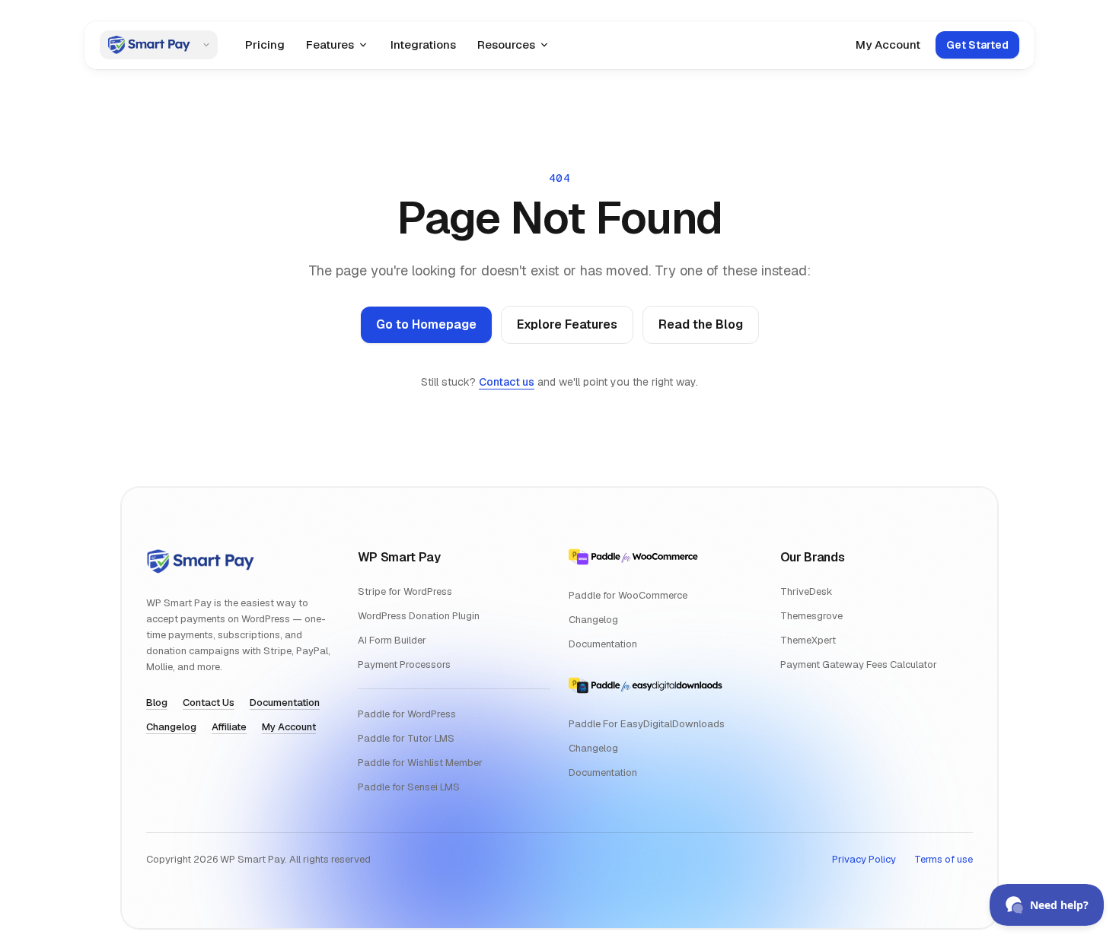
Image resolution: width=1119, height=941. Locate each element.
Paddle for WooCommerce (628, 595)
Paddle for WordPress (407, 713)
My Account (888, 44)
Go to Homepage (426, 324)
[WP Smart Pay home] (148, 44)
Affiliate (229, 726)
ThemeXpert (808, 640)
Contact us (506, 382)
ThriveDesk (806, 591)
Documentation (285, 702)
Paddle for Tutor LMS (406, 738)
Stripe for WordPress (405, 591)
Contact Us (208, 702)
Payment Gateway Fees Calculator (858, 664)
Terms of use (943, 859)
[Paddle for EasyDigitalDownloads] (645, 685)
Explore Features (567, 324)
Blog (156, 702)
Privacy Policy (864, 859)
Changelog (171, 726)
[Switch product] (207, 44)
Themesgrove (811, 615)
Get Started (977, 45)
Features (330, 44)
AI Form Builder (392, 640)
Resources (506, 44)
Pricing (265, 44)
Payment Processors (404, 664)
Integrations (423, 44)
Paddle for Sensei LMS (409, 786)
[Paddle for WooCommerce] (633, 556)
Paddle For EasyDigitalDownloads (647, 723)
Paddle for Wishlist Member (420, 762)
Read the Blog (700, 324)
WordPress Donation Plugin (419, 615)
